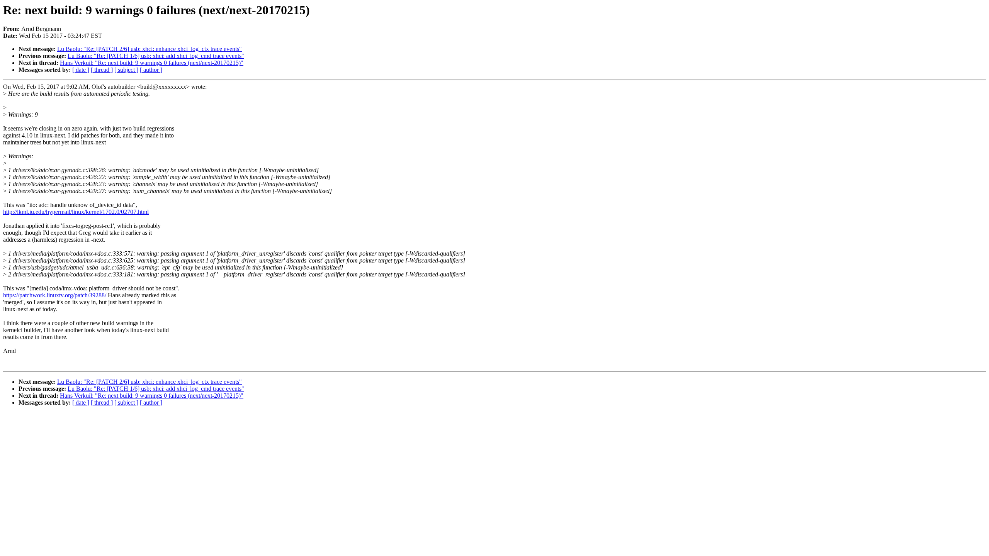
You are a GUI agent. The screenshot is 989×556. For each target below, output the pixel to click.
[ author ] (151, 69)
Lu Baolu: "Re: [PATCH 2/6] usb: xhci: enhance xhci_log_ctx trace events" (149, 49)
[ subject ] (126, 69)
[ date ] (80, 69)
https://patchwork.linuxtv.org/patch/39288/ (54, 295)
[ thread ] (102, 69)
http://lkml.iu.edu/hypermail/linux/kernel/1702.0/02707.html (76, 211)
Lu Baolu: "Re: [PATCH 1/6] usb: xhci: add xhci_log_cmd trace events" (156, 56)
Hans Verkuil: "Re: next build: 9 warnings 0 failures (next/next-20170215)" (151, 62)
